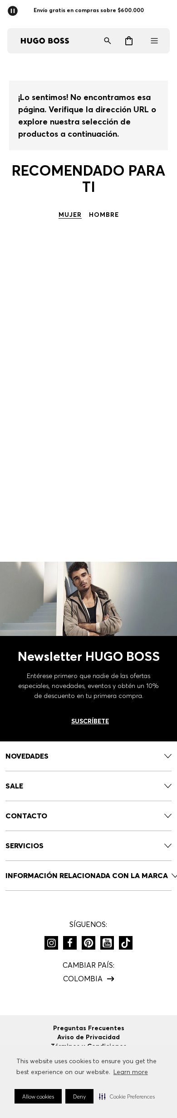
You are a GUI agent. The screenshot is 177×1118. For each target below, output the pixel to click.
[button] (127, 1096)
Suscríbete (90, 721)
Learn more (130, 1072)
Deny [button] (79, 1096)
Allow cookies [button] (38, 1096)
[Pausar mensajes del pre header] (14, 8)
